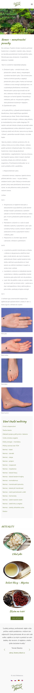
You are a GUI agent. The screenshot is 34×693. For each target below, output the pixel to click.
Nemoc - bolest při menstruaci (13, 488)
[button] (32, 4)
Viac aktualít (17, 618)
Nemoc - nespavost (9, 465)
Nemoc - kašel (8, 449)
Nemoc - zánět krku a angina (12, 503)
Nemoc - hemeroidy (9, 496)
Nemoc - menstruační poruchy (13, 484)
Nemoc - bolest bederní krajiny (13, 476)
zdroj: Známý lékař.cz (17, 653)
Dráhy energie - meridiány (11, 442)
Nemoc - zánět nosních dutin (12, 500)
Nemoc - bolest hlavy (10, 473)
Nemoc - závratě (8, 453)
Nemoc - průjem (8, 461)
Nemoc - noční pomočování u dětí (14, 492)
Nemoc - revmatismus (10, 480)
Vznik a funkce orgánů (10, 438)
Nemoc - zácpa (8, 457)
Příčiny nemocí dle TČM (11, 446)
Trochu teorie (7, 430)
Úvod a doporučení (9, 426)
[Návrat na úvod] (17, 4)
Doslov (5, 511)
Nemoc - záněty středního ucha (13, 507)
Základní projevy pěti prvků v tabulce (15, 434)
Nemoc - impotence (9, 469)
